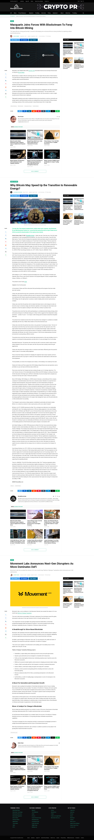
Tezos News (15, 823)
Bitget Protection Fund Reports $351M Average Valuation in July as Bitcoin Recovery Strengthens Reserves (35, 162)
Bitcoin (12, 485)
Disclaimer (77, 837)
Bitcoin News (15, 817)
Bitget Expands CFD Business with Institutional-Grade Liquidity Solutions (17, 162)
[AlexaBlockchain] (16, 7)
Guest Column (14, 181)
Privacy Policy (63, 837)
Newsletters (53, 812)
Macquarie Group (28, 106)
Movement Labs (14, 732)
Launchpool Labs (35, 821)
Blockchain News (16, 810)
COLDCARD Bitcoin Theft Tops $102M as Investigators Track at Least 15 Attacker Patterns (17, 542)
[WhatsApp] (5, 97)
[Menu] (11, 13)
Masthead (72, 817)
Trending (74, 13)
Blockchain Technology (17, 812)
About (62, 13)
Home (17, 16)
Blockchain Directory (55, 817)
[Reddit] (5, 87)
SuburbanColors (35, 819)
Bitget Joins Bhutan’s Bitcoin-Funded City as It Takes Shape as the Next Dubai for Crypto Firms (51, 523)
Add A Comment (35, 171)
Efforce (33, 816)
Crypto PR (27, 1)
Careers (72, 819)
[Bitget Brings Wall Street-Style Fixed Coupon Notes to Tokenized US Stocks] (35, 134)
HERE (25, 281)
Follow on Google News (56, 816)
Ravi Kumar (16, 36)
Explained (55, 13)
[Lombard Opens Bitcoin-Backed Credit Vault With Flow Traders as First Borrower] (35, 534)
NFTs (14, 827)
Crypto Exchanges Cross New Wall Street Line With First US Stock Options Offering (51, 542)
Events (52, 810)
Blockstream (20, 106)
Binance (33, 810)
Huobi (33, 814)
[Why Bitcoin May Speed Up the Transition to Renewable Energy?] (35, 211)
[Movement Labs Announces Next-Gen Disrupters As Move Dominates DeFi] (35, 593)
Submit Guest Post (74, 825)
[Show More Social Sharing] (39, 40)
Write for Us (72, 821)
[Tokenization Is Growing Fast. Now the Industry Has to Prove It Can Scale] (79, 60)
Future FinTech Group (36, 817)
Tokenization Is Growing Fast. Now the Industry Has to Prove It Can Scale (79, 66)
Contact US (72, 827)
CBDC (14, 825)
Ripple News (15, 821)
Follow (52, 814)
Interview (43, 13)
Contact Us (47, 1)
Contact (82, 837)
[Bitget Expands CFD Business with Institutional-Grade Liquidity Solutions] (18, 154)
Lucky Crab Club (35, 823)
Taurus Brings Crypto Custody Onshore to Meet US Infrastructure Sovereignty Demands (34, 523)
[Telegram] (5, 90)
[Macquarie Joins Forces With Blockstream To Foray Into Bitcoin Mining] (35, 55)
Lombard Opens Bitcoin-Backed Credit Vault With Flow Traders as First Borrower (34, 542)
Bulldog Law (34, 827)
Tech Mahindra (35, 812)
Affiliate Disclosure (70, 837)
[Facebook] (5, 77)
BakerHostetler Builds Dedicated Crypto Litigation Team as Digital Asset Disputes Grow (17, 143)
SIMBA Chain (34, 825)
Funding (37, 13)
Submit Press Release (39, 1)
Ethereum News (16, 819)
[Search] (83, 13)
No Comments (42, 36)
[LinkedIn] (5, 80)
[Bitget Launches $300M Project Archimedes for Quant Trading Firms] (52, 154)
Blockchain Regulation (17, 816)
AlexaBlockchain (18, 192)
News (15, 13)
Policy (49, 13)
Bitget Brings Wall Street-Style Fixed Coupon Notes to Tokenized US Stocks (34, 142)
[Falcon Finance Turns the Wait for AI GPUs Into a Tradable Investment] (52, 134)
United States (35, 106)
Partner (32, 1)
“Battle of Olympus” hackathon (25, 613)
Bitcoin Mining (21, 72)
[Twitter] (5, 74)
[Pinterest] (5, 84)
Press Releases (22, 13)
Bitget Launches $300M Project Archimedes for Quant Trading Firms (51, 162)
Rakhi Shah (20, 743)
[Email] (5, 93)
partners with (32, 70)
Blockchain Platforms (17, 814)
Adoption (31, 13)
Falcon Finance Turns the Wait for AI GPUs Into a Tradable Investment (51, 142)
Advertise (22, 1)
